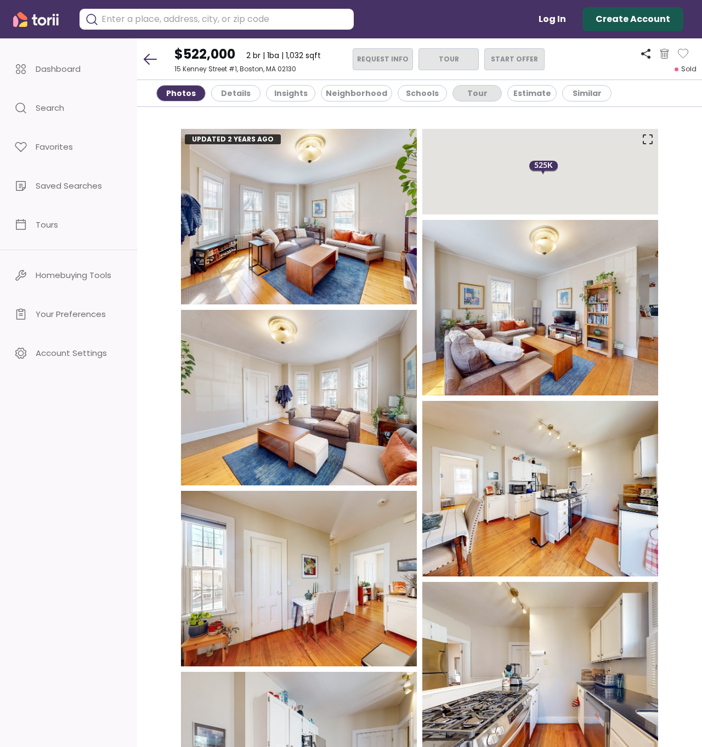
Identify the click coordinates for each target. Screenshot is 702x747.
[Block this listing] (664, 54)
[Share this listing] (646, 53)
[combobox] (224, 19)
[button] (68, 69)
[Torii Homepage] (40, 19)
